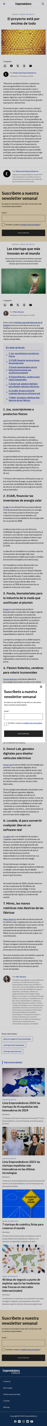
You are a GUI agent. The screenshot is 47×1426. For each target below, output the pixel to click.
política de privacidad (33, 723)
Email (7, 711)
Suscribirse (23, 734)
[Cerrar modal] (41, 686)
